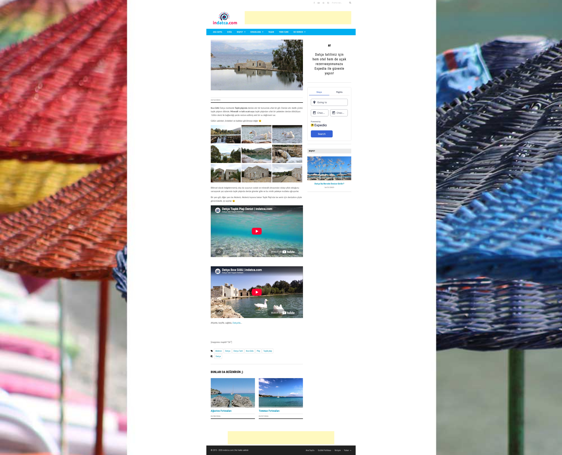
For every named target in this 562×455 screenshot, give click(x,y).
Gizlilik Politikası (324, 450)
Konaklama (255, 32)
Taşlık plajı (267, 351)
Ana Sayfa (310, 450)
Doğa (229, 32)
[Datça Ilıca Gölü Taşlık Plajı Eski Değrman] (256, 182)
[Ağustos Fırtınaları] (233, 407)
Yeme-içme (283, 32)
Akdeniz (218, 351)
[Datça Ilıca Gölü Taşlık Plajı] (226, 143)
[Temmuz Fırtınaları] (281, 407)
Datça (227, 351)
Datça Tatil (238, 351)
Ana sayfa (217, 32)
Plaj (258, 351)
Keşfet (240, 32)
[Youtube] (319, 3)
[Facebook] (314, 3)
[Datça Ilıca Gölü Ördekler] (256, 143)
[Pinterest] (323, 3)
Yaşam (271, 32)
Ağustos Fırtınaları (221, 410)
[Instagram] (328, 3)
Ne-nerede (298, 32)
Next (349, 168)
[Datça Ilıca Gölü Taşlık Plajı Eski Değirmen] (226, 182)
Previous (309, 168)
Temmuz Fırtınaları (269, 410)
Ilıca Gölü (249, 351)
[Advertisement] (298, 17)
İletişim (338, 450)
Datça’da (236, 323)
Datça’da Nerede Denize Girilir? (329, 183)
